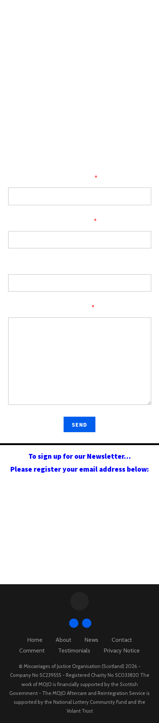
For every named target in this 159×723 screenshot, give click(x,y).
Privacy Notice (122, 650)
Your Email (80, 221)
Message (79, 307)
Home (35, 639)
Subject (79, 264)
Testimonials (74, 650)
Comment (32, 650)
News (91, 639)
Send (79, 424)
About (63, 639)
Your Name (79, 178)
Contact (122, 639)
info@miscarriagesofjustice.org (96, 126)
